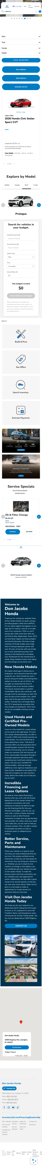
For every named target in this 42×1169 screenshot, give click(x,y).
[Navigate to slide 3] (16, 18)
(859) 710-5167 (11, 1096)
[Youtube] (13, 1107)
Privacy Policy (9, 1153)
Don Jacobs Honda (4, 1153)
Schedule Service (20, 493)
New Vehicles (6, 1122)
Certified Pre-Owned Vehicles (6, 1132)
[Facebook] (4, 1107)
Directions (32, 1125)
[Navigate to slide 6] (25, 18)
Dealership (34, 1117)
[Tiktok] (18, 1107)
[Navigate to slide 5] (22, 18)
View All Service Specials (20, 490)
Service (15, 1117)
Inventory (7, 1117)
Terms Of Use (13, 1153)
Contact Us (10, 1088)
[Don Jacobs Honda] (13, 6)
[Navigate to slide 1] (11, 18)
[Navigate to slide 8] (30, 18)
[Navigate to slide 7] (27, 18)
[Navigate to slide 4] (19, 18)
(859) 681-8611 (13, 1099)
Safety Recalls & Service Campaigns (36, 1153)
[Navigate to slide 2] (14, 18)
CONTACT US (21, 926)
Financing (24, 1117)
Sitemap (18, 1153)
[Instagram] (9, 1107)
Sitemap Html (24, 1153)
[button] (21, 1022)
